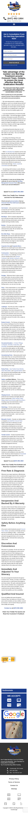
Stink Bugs (4, 407)
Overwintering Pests (6, 355)
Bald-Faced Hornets (10, 400)
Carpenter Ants (5, 246)
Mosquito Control (6, 419)
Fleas (2, 287)
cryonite (19, 163)
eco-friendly (9, 151)
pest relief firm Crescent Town (14, 421)
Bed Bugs (4, 216)
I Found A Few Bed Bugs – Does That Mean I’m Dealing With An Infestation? (12, 762)
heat (13, 151)
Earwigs (3, 275)
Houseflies (4, 346)
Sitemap (14, 789)
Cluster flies (16, 344)
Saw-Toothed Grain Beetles (17, 369)
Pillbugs (21, 343)
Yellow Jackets (15, 398)
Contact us (7, 608)
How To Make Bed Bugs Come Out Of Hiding (12, 759)
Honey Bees (22, 400)
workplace (6, 254)
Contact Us (14, 785)
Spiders (3, 379)
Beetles (3, 225)
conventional (4, 165)
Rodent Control (5, 322)
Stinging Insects (5, 395)
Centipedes (4, 344)
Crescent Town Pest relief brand (10, 202)
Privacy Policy (14, 779)
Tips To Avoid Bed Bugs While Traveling (11, 764)
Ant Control (4, 208)
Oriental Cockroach (14, 258)
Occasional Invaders (7, 343)
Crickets (16, 343)
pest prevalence (14, 201)
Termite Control (5, 434)
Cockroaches (5, 253)
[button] (14, 24)
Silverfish (10, 344)
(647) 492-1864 (18, 191)
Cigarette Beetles (18, 370)
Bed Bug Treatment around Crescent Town (13, 76)
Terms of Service (14, 782)
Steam (14, 163)
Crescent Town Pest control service (14, 88)
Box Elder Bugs (5, 234)
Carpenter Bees (16, 246)
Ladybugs (4, 306)
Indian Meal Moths (6, 370)
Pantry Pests (4, 369)
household (23, 453)
